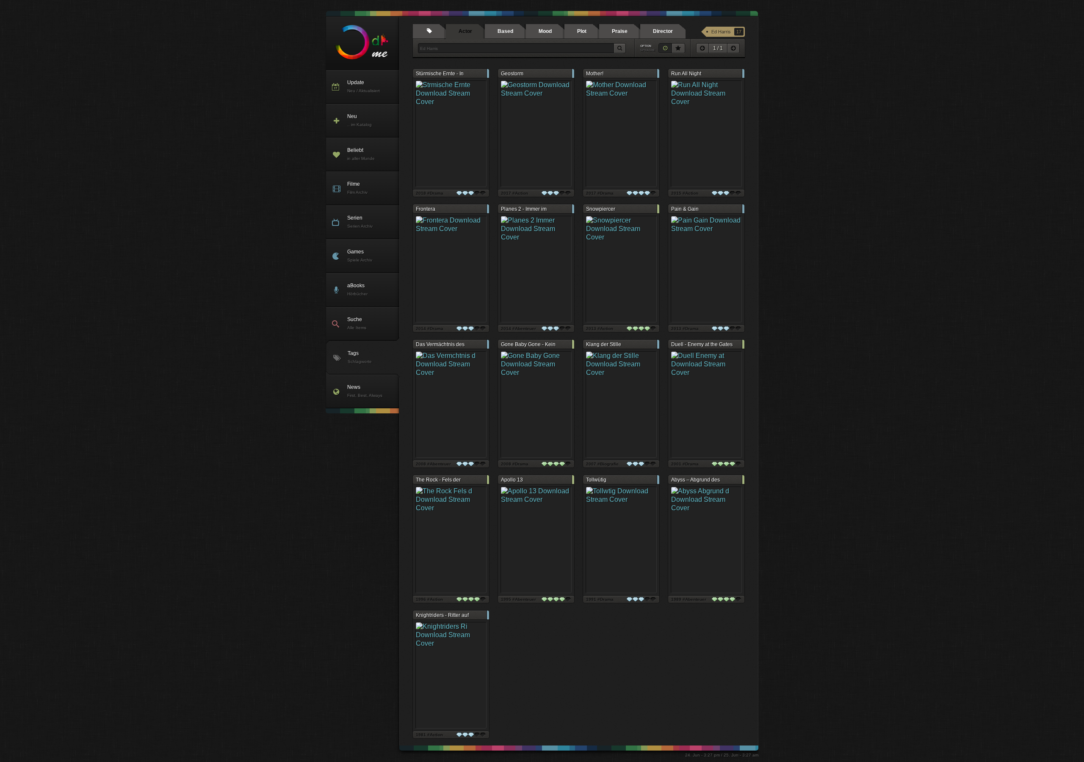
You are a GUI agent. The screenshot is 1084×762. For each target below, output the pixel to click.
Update (363, 86)
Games (359, 255)
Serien (360, 221)
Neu (359, 120)
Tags (360, 357)
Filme (357, 188)
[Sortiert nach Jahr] (665, 48)
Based (505, 31)
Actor (465, 31)
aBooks (357, 289)
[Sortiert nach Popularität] (678, 48)
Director (663, 31)
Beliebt (361, 154)
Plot (581, 31)
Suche (356, 323)
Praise (620, 31)
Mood (545, 31)
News (364, 391)
